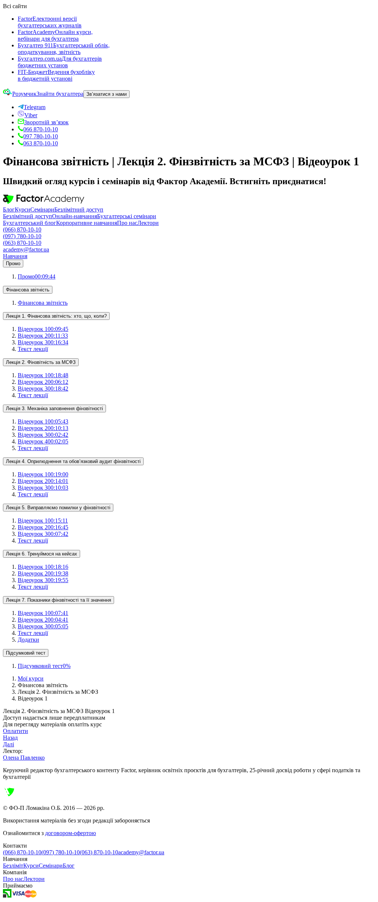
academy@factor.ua (26, 249)
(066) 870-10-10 (22, 229)
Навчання (15, 256)
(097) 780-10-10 (22, 236)
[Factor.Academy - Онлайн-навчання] (43, 203)
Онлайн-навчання (74, 216)
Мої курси (31, 678)
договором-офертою (70, 833)
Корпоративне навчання (86, 223)
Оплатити (15, 731)
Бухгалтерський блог (29, 223)
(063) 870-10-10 (22, 243)
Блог (9, 209)
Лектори (148, 223)
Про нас (127, 223)
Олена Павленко (24, 757)
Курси (22, 209)
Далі (8, 744)
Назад (10, 737)
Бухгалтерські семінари (126, 216)
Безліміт (13, 865)
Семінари (42, 209)
